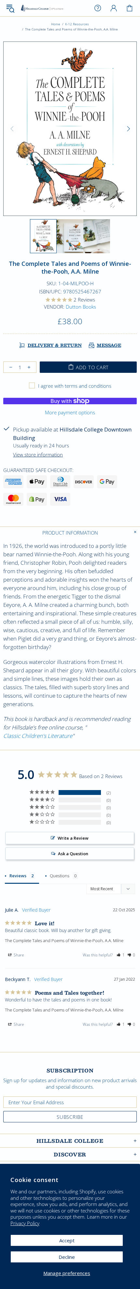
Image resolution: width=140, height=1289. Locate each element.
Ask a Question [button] (73, 854)
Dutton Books (81, 306)
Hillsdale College (42, 8)
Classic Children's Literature (37, 735)
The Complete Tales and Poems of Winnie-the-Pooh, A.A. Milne (64, 940)
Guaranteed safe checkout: (38, 470)
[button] (120, 955)
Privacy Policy (24, 1223)
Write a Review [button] (73, 838)
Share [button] (18, 955)
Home (55, 24)
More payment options (70, 412)
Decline (67, 1257)
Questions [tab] (59, 876)
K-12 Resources (77, 24)
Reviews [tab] (17, 876)
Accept (67, 1240)
